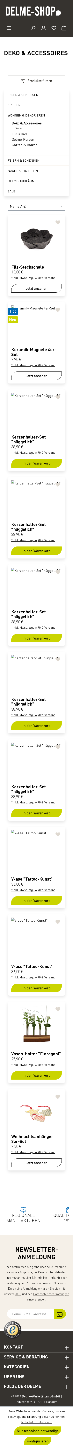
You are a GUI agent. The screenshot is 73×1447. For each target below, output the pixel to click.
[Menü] (9, 28)
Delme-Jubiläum (21, 181)
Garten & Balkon (25, 145)
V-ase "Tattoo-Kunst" (32, 879)
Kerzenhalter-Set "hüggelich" (28, 439)
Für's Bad (19, 134)
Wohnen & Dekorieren (26, 115)
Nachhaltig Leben (23, 171)
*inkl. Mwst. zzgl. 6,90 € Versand (33, 278)
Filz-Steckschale (27, 266)
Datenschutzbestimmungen (51, 1294)
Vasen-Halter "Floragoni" (36, 1053)
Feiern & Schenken (24, 160)
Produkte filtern (39, 80)
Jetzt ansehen (36, 288)
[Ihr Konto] (43, 28)
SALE (11, 191)
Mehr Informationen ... (36, 1422)
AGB (18, 1294)
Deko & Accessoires (27, 123)
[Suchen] (33, 28)
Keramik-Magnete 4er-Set (33, 352)
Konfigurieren (38, 1441)
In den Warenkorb (36, 463)
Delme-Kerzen (23, 139)
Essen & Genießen (23, 95)
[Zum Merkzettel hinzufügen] (58, 222)
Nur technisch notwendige (38, 1431)
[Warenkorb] (64, 28)
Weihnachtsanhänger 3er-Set (32, 1139)
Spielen (14, 105)
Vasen (19, 128)
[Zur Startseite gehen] (36, 12)
